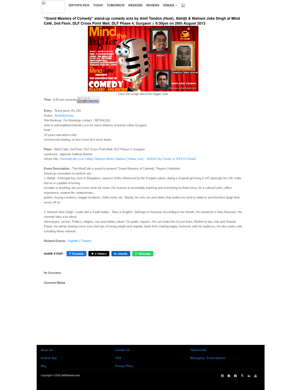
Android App (49, 358)
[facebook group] (235, 376)
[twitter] (242, 375)
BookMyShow (64, 115)
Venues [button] (169, 5)
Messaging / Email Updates (207, 358)
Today (98, 5)
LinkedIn (122, 253)
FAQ (118, 358)
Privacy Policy (124, 366)
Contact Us (122, 350)
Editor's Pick (79, 5)
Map (89, 159)
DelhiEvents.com (70, 375)
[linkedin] (249, 376)
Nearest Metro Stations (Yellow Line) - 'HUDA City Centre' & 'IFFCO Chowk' (145, 159)
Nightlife (73, 241)
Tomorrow (115, 5)
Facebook (78, 253)
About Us (47, 350)
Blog (43, 366)
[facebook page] (229, 376)
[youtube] (255, 376)
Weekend (135, 5)
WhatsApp (144, 253)
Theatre (86, 241)
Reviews (152, 5)
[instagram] (222, 376)
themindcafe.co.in (72, 159)
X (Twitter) (100, 253)
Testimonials (198, 350)
